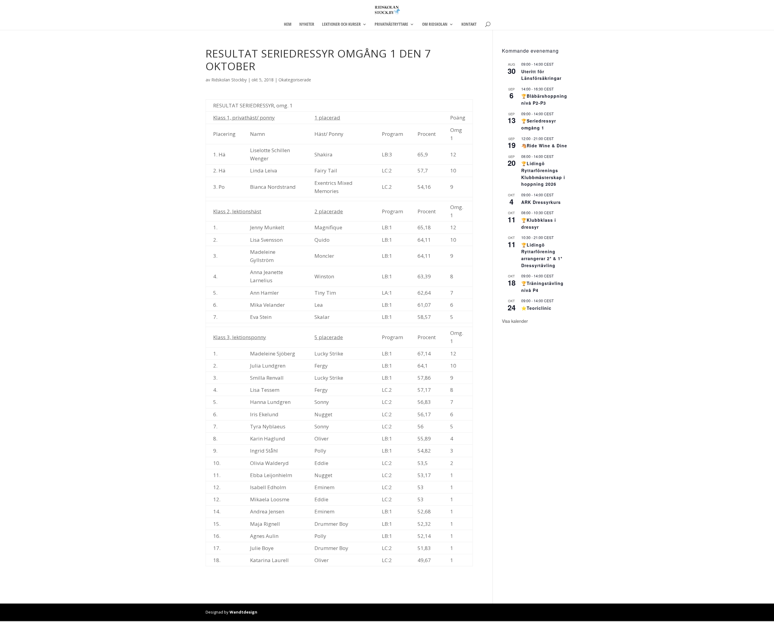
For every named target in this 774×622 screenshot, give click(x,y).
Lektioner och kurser (341, 24)
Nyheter (306, 24)
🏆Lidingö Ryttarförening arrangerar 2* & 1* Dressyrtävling (541, 255)
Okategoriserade (294, 80)
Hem (287, 24)
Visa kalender (515, 321)
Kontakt (468, 24)
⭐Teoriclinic (536, 308)
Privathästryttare (391, 24)
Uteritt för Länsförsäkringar (541, 74)
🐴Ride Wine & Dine (544, 145)
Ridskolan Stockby (229, 80)
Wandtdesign (243, 612)
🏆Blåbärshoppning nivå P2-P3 (544, 99)
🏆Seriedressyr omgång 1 (538, 124)
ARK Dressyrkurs (541, 202)
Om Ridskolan (434, 24)
